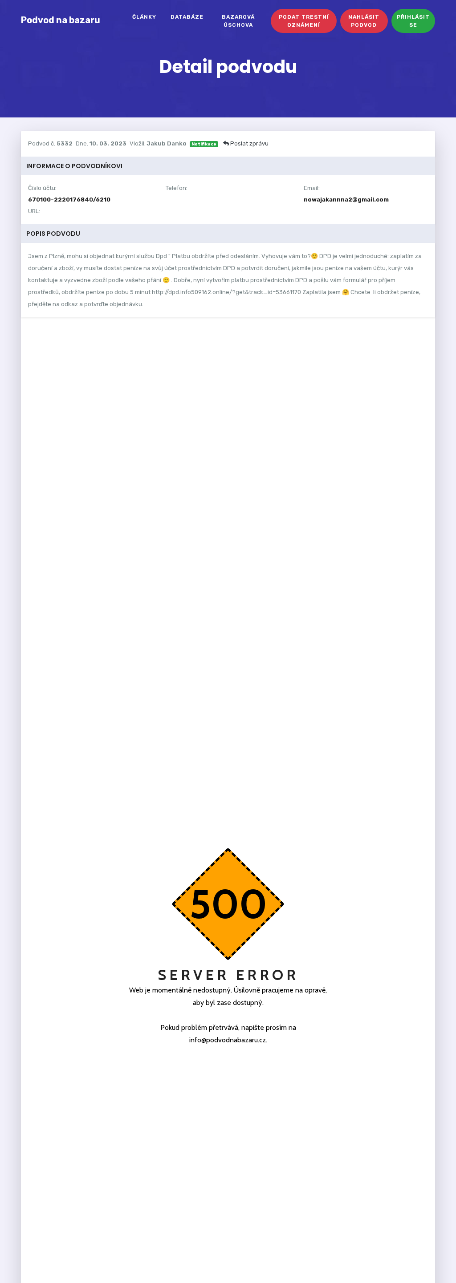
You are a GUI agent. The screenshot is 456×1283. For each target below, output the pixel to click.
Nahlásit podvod (363, 21)
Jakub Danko (167, 143)
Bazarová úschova (238, 21)
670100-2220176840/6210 (69, 199)
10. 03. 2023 (108, 143)
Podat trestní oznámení (304, 21)
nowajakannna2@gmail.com (346, 199)
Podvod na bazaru (60, 20)
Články (144, 17)
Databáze (187, 17)
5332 (65, 143)
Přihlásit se (413, 21)
